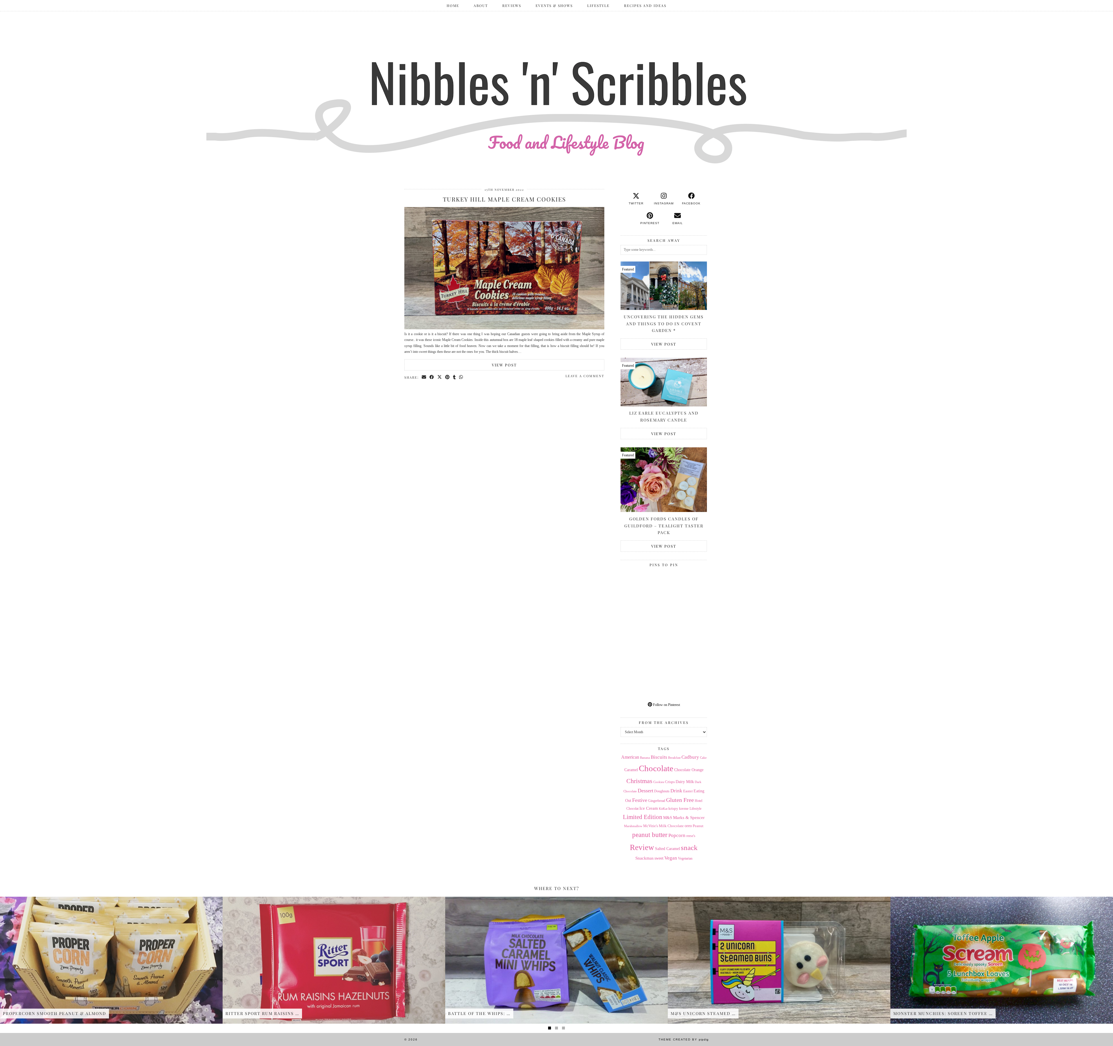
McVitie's (650, 826)
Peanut (698, 826)
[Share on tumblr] (454, 377)
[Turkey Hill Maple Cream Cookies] (504, 328)
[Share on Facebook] (432, 377)
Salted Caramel (667, 849)
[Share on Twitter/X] (439, 377)
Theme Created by (684, 1039)
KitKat (663, 808)
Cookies (658, 782)
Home (453, 5)
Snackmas (644, 858)
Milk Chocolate (671, 826)
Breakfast (674, 757)
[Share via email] (424, 377)
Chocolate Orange (688, 770)
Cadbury (690, 757)
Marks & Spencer (689, 817)
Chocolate (656, 768)
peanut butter (650, 834)
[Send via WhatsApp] (461, 377)
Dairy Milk (685, 782)
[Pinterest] (642, 591)
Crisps (670, 782)
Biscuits (659, 757)
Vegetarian (685, 858)
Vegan (670, 858)
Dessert (645, 790)
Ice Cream (648, 808)
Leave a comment (584, 376)
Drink (676, 790)
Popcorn (676, 835)
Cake (703, 757)
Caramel (631, 770)
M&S (667, 818)
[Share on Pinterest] (447, 377)
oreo (688, 826)
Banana (645, 757)
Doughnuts (662, 791)
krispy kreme (678, 808)
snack (689, 847)
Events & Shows (554, 5)
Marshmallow (633, 826)
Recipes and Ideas (645, 5)
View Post (504, 364)
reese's (690, 836)
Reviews (511, 5)
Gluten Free (680, 800)
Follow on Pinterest (666, 705)
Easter (688, 791)
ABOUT (481, 5)
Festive (639, 800)
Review (642, 847)
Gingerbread (656, 801)
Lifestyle (598, 5)
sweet (658, 858)
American (630, 757)
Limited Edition (642, 816)
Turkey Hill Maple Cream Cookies (504, 199)
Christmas (639, 781)
